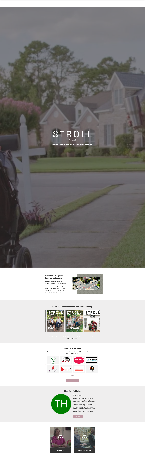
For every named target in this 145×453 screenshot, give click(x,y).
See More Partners (72, 380)
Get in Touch (78, 416)
